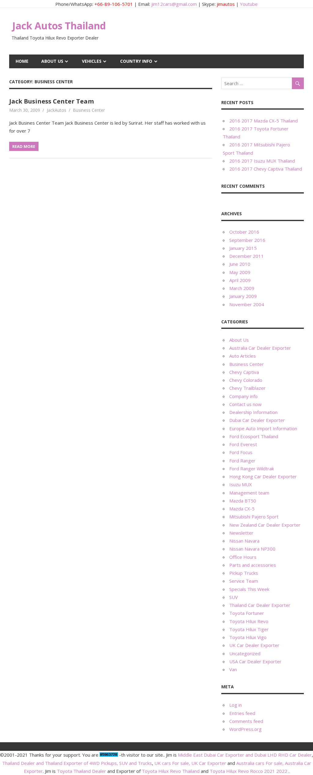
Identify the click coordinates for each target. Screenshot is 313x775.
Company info (243, 396)
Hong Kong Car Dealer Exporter (263, 476)
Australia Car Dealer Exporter (260, 348)
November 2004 (246, 304)
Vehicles (91, 61)
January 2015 (243, 248)
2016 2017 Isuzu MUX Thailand (262, 161)
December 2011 (246, 256)
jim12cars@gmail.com (174, 4)
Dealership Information (253, 412)
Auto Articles (242, 356)
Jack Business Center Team (51, 101)
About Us (52, 61)
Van (233, 669)
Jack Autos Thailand (59, 25)
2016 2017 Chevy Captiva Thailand (265, 169)
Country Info (136, 61)
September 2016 (247, 240)
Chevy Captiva (244, 372)
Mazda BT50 (242, 501)
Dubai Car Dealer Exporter (257, 420)
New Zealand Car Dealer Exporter (264, 525)
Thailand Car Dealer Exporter (259, 605)
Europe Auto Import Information (263, 428)
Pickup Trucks (243, 573)
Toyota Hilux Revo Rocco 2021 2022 (248, 771)
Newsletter (241, 533)
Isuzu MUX (240, 484)
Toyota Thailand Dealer (81, 771)
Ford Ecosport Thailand (253, 436)
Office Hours (242, 557)
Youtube (249, 4)
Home (22, 61)
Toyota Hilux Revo (248, 621)
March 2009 (241, 288)
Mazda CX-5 (242, 509)
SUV (233, 597)
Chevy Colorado (245, 380)
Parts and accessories (252, 565)
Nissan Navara (244, 541)
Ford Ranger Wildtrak (251, 468)
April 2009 (240, 280)
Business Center (89, 110)
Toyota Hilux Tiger (249, 629)
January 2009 (243, 296)
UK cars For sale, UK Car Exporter (190, 763)
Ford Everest (243, 444)
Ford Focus (240, 452)
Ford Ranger (242, 460)
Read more (23, 146)
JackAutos (56, 110)
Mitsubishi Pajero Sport (253, 517)
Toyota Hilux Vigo (248, 637)
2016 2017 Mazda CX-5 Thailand (263, 121)
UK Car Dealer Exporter (254, 645)
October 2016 (244, 232)
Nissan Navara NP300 (252, 549)
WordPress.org (245, 729)
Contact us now (245, 404)
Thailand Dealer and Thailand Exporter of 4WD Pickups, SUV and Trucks (77, 763)
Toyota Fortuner (246, 613)
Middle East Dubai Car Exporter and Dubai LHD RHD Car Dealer (245, 755)
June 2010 (239, 264)
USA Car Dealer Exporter (255, 661)
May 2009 (239, 272)
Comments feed (246, 721)
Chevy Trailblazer (247, 388)
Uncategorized (244, 653)
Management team (249, 493)
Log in (235, 705)
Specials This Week (249, 589)
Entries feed (242, 713)
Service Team (243, 581)
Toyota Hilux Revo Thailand (171, 771)
